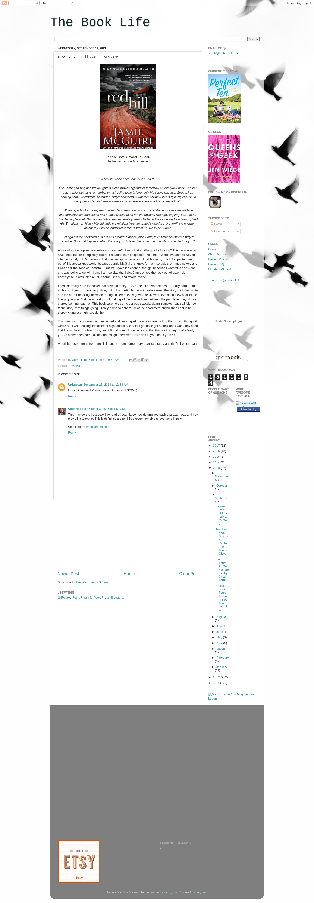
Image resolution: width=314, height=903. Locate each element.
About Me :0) (217, 254)
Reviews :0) (216, 264)
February (222, 657)
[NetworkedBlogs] (246, 407)
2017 (217, 445)
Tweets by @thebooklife (224, 280)
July (219, 626)
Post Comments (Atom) (92, 582)
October (221, 485)
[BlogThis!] (135, 360)
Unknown (75, 384)
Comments (221, 231)
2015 (217, 456)
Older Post (189, 573)
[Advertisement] (128, 535)
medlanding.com (98, 426)
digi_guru (170, 892)
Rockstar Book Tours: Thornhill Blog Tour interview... (222, 598)
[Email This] (131, 360)
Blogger (201, 892)
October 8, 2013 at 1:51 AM (106, 408)
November (222, 476)
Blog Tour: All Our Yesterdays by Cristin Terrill (222, 570)
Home (129, 573)
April (219, 643)
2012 (217, 677)
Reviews (74, 365)
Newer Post (68, 573)
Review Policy (217, 259)
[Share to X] (139, 360)
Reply (72, 396)
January (221, 666)
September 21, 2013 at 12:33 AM (105, 384)
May (219, 637)
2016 (217, 451)
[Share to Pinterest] (147, 360)
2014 (217, 462)
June (220, 631)
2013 (217, 468)
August (221, 617)
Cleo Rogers (77, 408)
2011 (216, 683)
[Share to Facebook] (143, 360)
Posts (217, 224)
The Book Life (100, 22)
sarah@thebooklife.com (224, 53)
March (220, 648)
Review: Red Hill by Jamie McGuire (222, 515)
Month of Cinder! (219, 269)
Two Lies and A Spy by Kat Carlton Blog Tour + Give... (222, 541)
